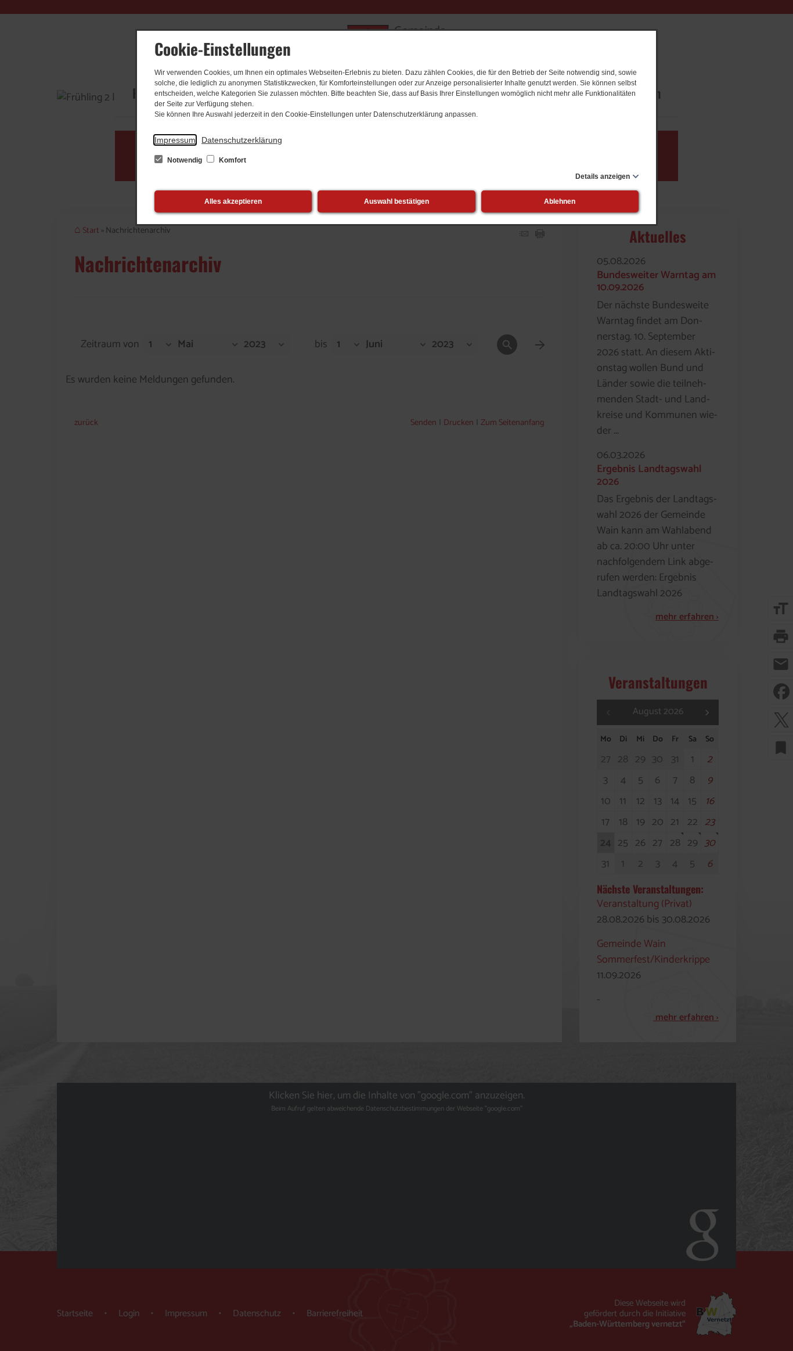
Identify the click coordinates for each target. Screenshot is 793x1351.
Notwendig (184, 160)
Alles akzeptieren (233, 201)
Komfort (231, 160)
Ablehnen (559, 201)
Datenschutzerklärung (241, 140)
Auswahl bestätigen (396, 201)
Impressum (175, 140)
